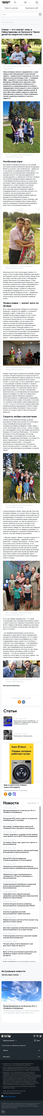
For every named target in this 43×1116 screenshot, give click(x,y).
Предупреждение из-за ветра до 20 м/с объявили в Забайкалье (20, 1007)
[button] (41, 1000)
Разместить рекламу (11, 8)
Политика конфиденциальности (12, 1093)
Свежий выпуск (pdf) (31, 8)
